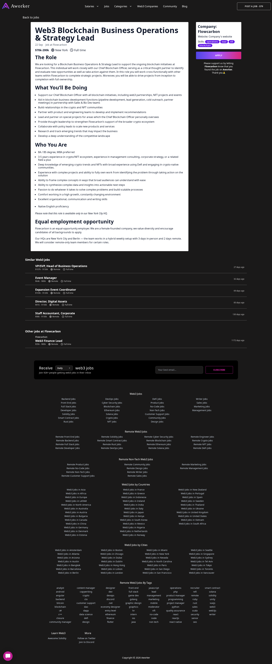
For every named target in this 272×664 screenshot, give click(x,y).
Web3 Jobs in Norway (134, 534)
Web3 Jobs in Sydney (202, 557)
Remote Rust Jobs (112, 444)
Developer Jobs (68, 410)
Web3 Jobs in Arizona (68, 557)
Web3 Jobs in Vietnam (192, 519)
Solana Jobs (112, 414)
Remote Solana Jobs (158, 448)
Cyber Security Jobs (112, 402)
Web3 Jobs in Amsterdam (68, 550)
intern (133, 614)
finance (110, 618)
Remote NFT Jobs (202, 444)
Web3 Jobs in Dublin (112, 561)
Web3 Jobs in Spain (192, 497)
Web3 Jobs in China (76, 523)
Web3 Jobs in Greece (134, 493)
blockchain (60, 606)
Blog (184, 6)
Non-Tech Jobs (157, 410)
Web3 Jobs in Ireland (134, 500)
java (133, 621)
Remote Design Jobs (137, 468)
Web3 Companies (147, 6)
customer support (85, 602)
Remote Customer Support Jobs (78, 475)
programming (175, 599)
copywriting (86, 591)
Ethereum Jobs (112, 410)
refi (195, 591)
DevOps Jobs (112, 398)
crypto (86, 595)
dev (110, 591)
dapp (86, 610)
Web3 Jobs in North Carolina (157, 561)
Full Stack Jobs (68, 406)
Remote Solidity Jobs (112, 436)
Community (170, 6)
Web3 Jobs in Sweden (192, 500)
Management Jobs (201, 410)
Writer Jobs (202, 398)
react (175, 614)
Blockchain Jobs (112, 406)
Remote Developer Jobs (67, 448)
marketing (153, 599)
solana (212, 591)
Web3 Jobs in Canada (76, 519)
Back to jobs (31, 17)
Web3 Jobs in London (112, 572)
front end (134, 587)
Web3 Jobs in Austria (76, 512)
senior (195, 618)
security (195, 614)
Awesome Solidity (57, 638)
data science (86, 614)
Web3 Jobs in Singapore (201, 553)
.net (110, 602)
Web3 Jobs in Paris (157, 565)
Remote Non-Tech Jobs (78, 471)
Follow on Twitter (87, 638)
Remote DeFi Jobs (202, 448)
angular (60, 595)
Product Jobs (157, 402)
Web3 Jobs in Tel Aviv (202, 561)
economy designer (110, 606)
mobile (154, 602)
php (175, 591)
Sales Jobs (202, 402)
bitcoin (60, 602)
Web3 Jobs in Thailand (192, 504)
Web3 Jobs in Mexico (134, 523)
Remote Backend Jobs (67, 440)
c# (60, 610)
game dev (133, 595)
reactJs (175, 618)
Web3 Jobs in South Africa (192, 523)
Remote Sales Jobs (137, 475)
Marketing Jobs (202, 406)
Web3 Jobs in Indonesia (133, 497)
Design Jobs (157, 421)
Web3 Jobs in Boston (112, 550)
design (86, 621)
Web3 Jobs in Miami (157, 550)
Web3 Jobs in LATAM (76, 500)
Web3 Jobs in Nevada (157, 557)
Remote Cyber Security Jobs (158, 436)
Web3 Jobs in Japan (134, 512)
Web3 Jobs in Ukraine (192, 508)
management (154, 595)
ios (133, 618)
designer (110, 587)
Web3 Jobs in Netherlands (133, 531)
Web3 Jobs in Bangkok (68, 565)
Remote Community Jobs (137, 464)
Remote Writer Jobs (137, 471)
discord (110, 599)
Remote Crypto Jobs (202, 440)
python (175, 606)
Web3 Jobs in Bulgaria (76, 516)
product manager (175, 595)
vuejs (212, 602)
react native (175, 621)
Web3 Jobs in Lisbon (111, 568)
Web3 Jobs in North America (76, 504)
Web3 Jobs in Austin (68, 561)
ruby (195, 599)
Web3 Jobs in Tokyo (202, 565)
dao (86, 606)
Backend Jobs (69, 398)
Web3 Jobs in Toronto (201, 568)
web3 (212, 606)
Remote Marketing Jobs (194, 464)
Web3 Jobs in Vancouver (201, 572)
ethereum (110, 614)
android (60, 591)
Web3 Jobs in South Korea (133, 519)
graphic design (133, 602)
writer (212, 614)
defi (86, 618)
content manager (86, 587)
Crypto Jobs (112, 417)
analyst (60, 587)
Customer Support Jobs (157, 414)
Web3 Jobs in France (133, 489)
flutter (110, 621)
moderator (153, 606)
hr (133, 610)
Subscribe (219, 369)
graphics (133, 606)
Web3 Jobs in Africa (76, 493)
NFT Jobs (111, 421)
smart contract (212, 587)
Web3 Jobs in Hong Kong (112, 565)
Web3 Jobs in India (134, 504)
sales (195, 606)
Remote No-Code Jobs (78, 468)
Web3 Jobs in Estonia (76, 534)
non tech (154, 621)
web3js (212, 610)
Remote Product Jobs (78, 464)
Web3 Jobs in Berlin (68, 572)
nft (153, 610)
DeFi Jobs (157, 398)
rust (195, 602)
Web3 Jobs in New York (157, 553)
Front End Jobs (68, 402)
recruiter (195, 587)
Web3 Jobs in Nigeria (134, 527)
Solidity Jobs (68, 414)
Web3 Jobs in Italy (133, 508)
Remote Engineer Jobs (202, 436)
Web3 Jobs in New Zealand (192, 489)
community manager (60, 621)
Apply (218, 55)
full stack (133, 591)
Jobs (106, 6)
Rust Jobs (68, 421)
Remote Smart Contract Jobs (112, 440)
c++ (60, 614)
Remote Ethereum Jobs (159, 444)
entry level (110, 610)
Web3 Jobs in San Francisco (157, 572)
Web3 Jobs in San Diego (157, 568)
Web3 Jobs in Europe (76, 497)
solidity (212, 595)
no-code (154, 614)
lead (154, 591)
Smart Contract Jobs (68, 417)
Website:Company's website (215, 36)
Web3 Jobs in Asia (76, 489)
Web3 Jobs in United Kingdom (192, 512)
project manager (175, 602)
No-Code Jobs (157, 406)
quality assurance (175, 610)
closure (60, 618)
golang (133, 599)
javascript (154, 587)
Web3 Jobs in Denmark (76, 531)
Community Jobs (157, 417)
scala (195, 610)
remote (195, 595)
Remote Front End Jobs (67, 436)
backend (60, 599)
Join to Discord (86, 642)
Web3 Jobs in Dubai (112, 557)
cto (86, 599)
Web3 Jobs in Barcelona (68, 568)
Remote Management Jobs (194, 468)
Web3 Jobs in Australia (76, 508)
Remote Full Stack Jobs (67, 444)
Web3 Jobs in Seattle (201, 550)
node (154, 618)
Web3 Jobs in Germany (76, 527)
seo (195, 621)
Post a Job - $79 (254, 6)
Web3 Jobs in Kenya (133, 516)
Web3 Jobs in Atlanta (68, 553)
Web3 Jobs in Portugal (192, 493)
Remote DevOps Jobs (112, 448)
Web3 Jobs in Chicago (111, 553)
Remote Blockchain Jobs (158, 440)
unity (212, 599)
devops (110, 595)
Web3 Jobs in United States (192, 516)
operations (175, 587)
